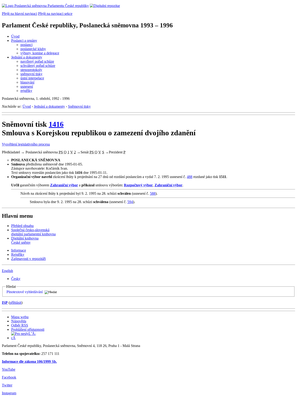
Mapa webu (20, 317)
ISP (5, 303)
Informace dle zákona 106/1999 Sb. (29, 361)
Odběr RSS (19, 325)
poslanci (26, 45)
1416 (56, 124)
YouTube (8, 369)
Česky (15, 279)
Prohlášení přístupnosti (27, 329)
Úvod (15, 36)
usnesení (26, 86)
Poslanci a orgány (24, 40)
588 (152, 193)
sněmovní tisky (31, 74)
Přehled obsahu (22, 226)
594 (130, 202)
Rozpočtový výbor (138, 185)
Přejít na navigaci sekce (55, 14)
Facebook (9, 377)
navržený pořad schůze (37, 61)
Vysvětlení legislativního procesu (26, 144)
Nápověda (18, 321)
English (7, 271)
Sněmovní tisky (79, 106)
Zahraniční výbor (64, 185)
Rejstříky (17, 254)
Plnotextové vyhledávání (24, 292)
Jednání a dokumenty (26, 57)
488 (189, 177)
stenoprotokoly (31, 70)
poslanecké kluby (33, 49)
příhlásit (15, 303)
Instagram (9, 393)
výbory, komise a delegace (39, 53)
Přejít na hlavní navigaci (19, 14)
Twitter (7, 385)
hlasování (27, 82)
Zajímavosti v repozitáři (28, 259)
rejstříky (26, 91)
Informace (18, 250)
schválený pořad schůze (37, 66)
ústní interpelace (32, 78)
